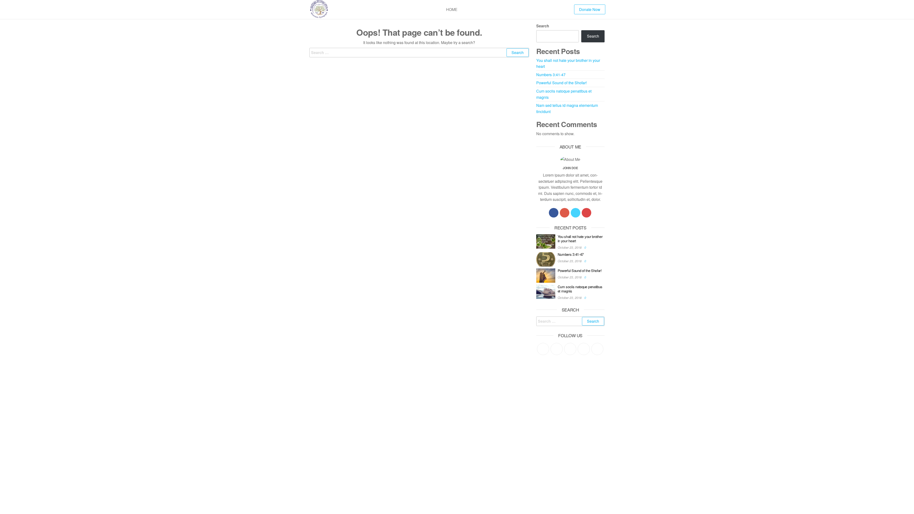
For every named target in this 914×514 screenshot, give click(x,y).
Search (542, 26)
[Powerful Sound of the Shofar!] (545, 275)
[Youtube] (586, 212)
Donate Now (589, 9)
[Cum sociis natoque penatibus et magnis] (545, 291)
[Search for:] (419, 52)
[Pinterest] (570, 349)
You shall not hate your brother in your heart (580, 238)
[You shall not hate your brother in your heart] (545, 241)
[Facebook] (553, 212)
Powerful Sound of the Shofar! (561, 82)
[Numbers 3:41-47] (545, 259)
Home (451, 9)
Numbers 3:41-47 (551, 74)
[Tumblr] (597, 349)
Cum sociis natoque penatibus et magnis (580, 288)
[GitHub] (584, 349)
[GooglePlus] (564, 212)
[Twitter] (575, 212)
